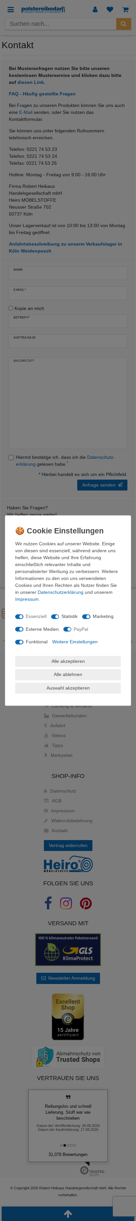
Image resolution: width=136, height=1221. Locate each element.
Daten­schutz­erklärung (61, 592)
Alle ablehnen (68, 674)
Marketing (103, 616)
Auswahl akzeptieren (68, 688)
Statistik (69, 616)
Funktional (37, 641)
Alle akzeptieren (68, 661)
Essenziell (36, 616)
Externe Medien (42, 629)
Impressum (27, 599)
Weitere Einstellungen (75, 641)
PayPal (81, 629)
